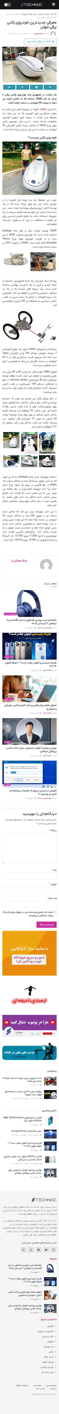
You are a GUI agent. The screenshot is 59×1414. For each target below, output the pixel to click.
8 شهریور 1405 (29, 628)
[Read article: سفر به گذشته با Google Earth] (50, 1134)
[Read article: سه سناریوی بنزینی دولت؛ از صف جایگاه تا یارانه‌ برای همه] (50, 1081)
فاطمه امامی (47, 670)
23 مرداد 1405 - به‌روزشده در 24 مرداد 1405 (26, 1099)
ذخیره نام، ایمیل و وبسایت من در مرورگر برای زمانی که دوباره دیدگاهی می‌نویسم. (28, 914)
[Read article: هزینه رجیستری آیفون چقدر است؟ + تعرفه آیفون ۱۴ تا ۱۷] (29, 646)
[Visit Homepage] (31, 5)
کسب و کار (48, 1356)
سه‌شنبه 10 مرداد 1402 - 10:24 (17, 34)
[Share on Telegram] (36, 87)
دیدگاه (52, 830)
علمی (51, 1351)
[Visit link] (29, 953)
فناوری (50, 1326)
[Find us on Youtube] (46, 1250)
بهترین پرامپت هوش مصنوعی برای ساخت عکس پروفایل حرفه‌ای (25, 1172)
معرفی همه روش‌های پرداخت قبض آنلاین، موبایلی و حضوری (25, 1294)
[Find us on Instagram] (31, 1250)
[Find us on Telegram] (39, 1250)
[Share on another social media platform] (9, 87)
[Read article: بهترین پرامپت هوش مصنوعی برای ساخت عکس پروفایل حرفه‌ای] (29, 731)
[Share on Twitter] (22, 87)
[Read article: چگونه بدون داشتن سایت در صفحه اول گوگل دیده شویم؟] (50, 1094)
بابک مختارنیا (38, 34)
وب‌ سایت (52, 898)
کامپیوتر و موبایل (45, 1331)
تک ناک (54, 14)
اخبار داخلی (9, 657)
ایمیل (53, 884)
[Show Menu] (53, 4)
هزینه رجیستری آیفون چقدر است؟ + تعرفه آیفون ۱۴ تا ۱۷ (25, 1145)
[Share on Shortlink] (50, 87)
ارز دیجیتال (48, 1346)
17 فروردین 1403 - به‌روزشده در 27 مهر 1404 (26, 1135)
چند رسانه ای (47, 1372)
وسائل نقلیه (47, 1362)
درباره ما (53, 1388)
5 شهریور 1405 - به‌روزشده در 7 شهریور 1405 (26, 1164)
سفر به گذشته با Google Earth (26, 1131)
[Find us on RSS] (23, 1250)
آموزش (7, 742)
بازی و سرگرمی (43, 14)
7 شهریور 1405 (35, 1125)
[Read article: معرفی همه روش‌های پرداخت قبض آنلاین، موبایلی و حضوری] (29, 688)
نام (54, 870)
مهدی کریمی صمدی (44, 628)
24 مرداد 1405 (35, 1085)
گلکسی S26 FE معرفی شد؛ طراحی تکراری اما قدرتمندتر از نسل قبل (23, 1158)
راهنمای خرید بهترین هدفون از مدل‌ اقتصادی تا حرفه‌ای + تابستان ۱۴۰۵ (25, 1267)
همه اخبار (37, 1385)
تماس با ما (40, 1388)
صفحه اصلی (51, 1385)
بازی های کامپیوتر (29, 14)
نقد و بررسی (47, 1336)
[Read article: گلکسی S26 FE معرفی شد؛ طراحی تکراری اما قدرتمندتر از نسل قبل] (50, 1159)
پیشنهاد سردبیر (10, 614)
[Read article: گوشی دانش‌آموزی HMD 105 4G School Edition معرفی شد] (50, 1120)
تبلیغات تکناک (22, 1385)
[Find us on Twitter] (54, 1250)
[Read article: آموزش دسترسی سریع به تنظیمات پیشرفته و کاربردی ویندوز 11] (29, 774)
